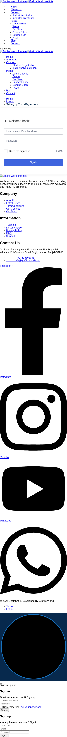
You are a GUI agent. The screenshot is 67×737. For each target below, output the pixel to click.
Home (14, 7)
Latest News (13, 203)
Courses (15, 12)
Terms (9, 606)
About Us (16, 9)
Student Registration (22, 15)
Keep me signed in (19, 151)
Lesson (10, 101)
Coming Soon (19, 34)
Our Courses (13, 208)
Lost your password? (30, 707)
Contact (15, 43)
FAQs (15, 37)
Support (10, 236)
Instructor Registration (23, 18)
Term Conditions (15, 206)
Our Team (17, 29)
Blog (13, 40)
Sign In (33, 162)
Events (15, 26)
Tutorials (11, 224)
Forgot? (59, 151)
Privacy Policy (19, 32)
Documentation (14, 227)
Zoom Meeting (19, 23)
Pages (14, 21)
